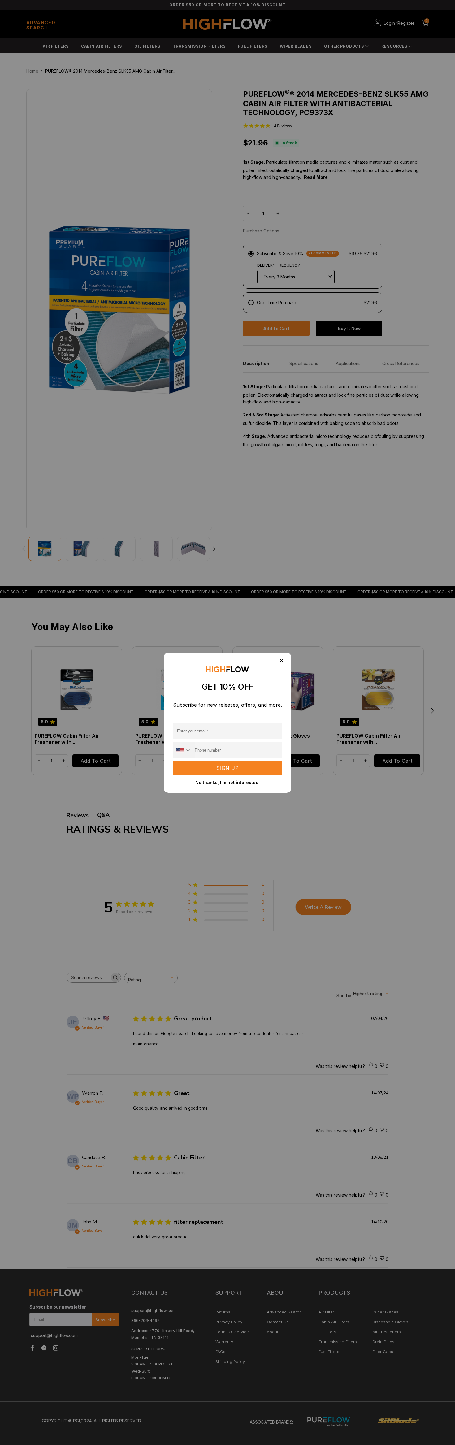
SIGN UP (227, 768)
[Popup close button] (281, 661)
